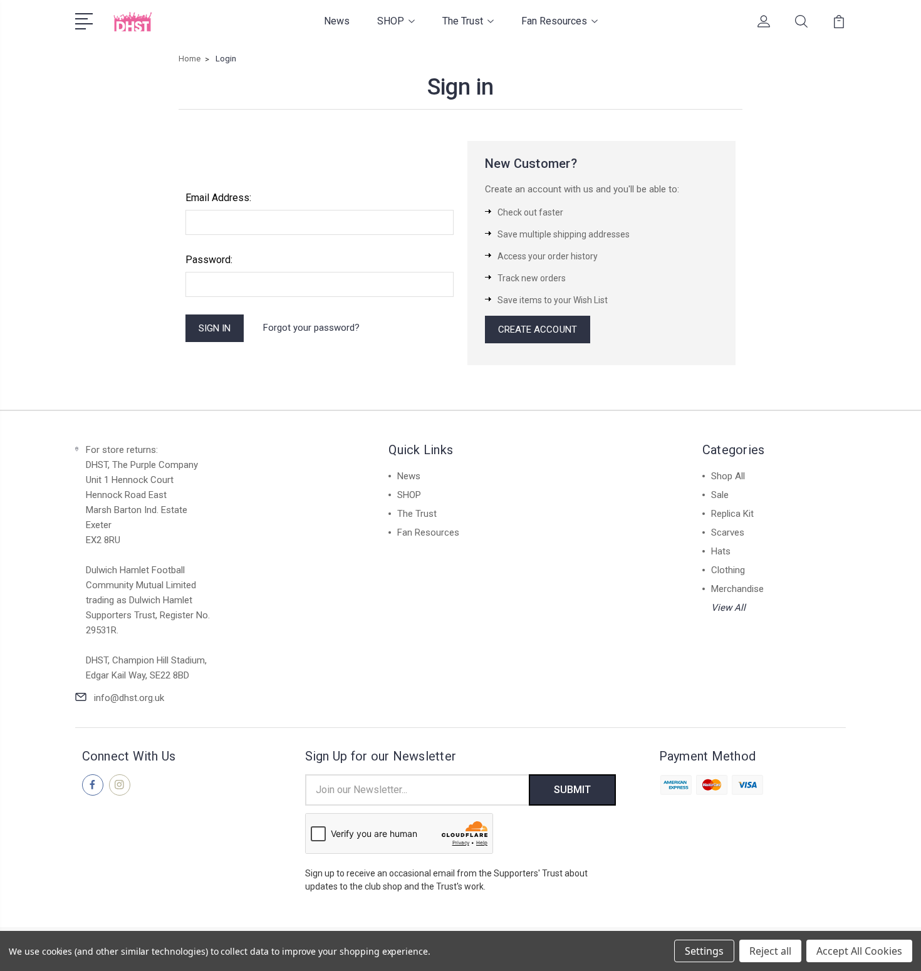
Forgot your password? (311, 327)
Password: (208, 260)
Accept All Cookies (859, 951)
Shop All (728, 476)
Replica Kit (732, 513)
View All (728, 607)
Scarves (727, 532)
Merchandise (737, 589)
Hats (721, 551)
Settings (704, 951)
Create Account (537, 329)
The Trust (462, 21)
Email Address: (218, 198)
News (337, 21)
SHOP (390, 21)
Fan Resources (554, 21)
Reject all (770, 951)
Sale (720, 495)
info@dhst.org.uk (129, 698)
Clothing (728, 570)
